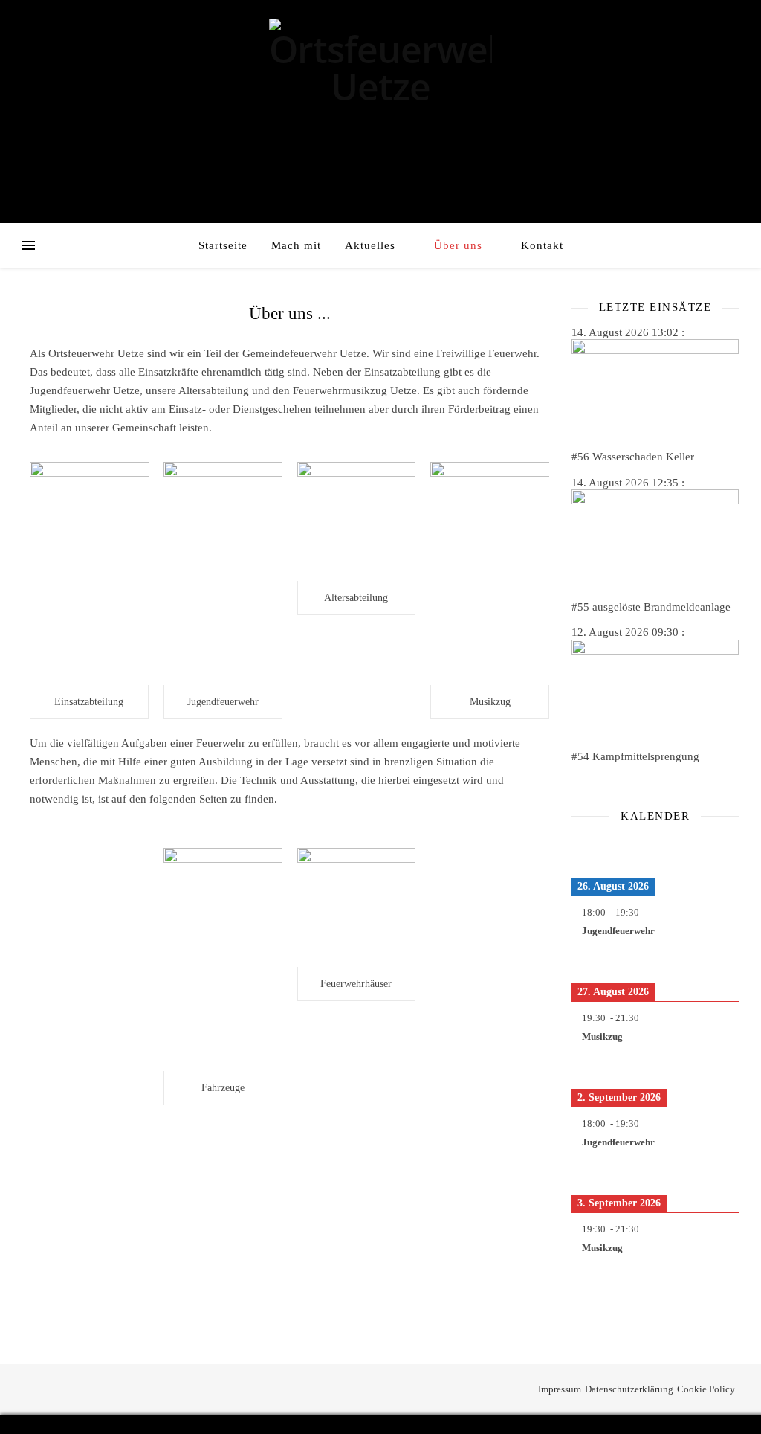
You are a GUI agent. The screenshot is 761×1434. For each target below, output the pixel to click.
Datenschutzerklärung (629, 1389)
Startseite (222, 245)
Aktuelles (370, 245)
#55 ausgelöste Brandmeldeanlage (651, 607)
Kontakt (542, 245)
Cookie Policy (706, 1389)
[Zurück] (588, 849)
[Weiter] (722, 849)
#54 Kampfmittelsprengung (635, 756)
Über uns (458, 245)
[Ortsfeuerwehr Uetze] (380, 68)
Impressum (559, 1389)
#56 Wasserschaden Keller (632, 457)
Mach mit (296, 245)
